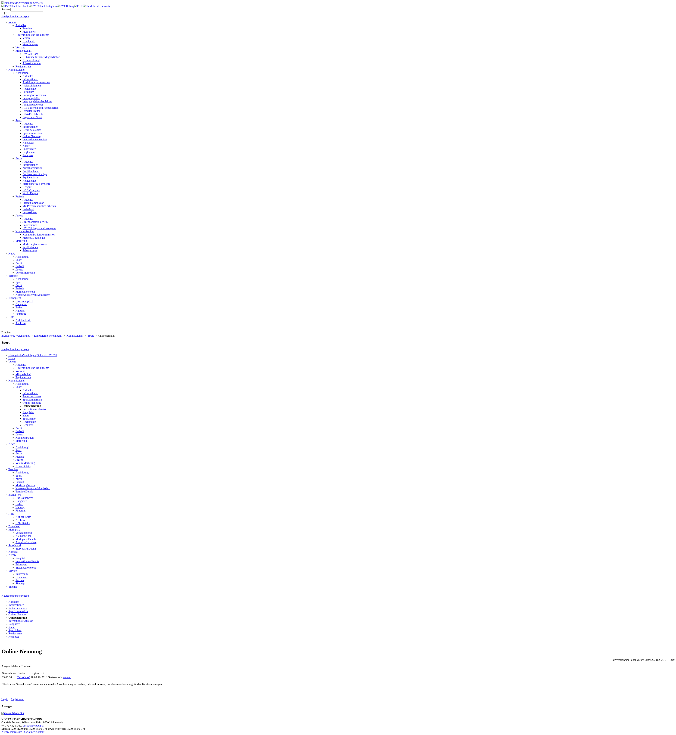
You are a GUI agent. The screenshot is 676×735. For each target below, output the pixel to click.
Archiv (5, 731)
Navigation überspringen (15, 16)
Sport (91, 335)
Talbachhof (23, 677)
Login (4, 699)
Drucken (6, 332)
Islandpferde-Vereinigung (15, 335)
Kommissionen (75, 335)
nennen (67, 677)
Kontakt (39, 731)
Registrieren (17, 699)
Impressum (16, 731)
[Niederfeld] (12, 713)
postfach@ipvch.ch (33, 725)
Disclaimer (29, 731)
